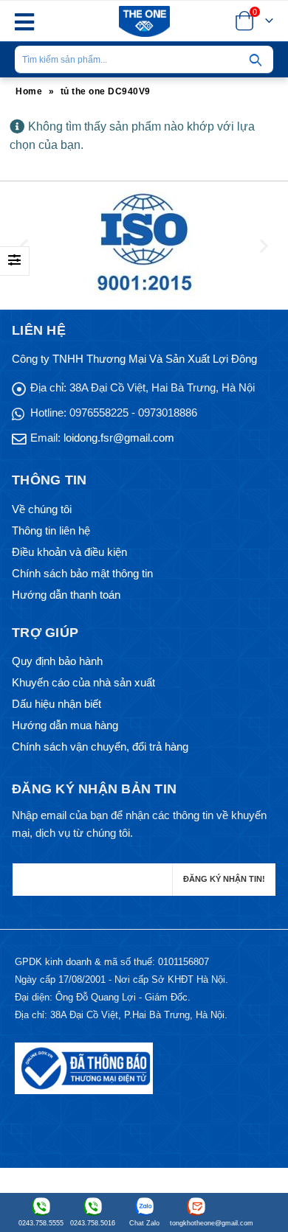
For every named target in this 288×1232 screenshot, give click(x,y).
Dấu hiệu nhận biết (56, 703)
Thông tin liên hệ (51, 530)
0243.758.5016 (92, 1223)
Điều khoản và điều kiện (69, 552)
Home (29, 91)
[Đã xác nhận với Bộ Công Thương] (84, 1067)
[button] (24, 246)
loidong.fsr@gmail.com (119, 437)
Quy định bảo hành (57, 661)
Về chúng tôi (42, 509)
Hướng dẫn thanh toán (66, 594)
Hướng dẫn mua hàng (65, 725)
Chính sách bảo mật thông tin (82, 573)
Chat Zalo (144, 1223)
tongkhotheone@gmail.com (196, 1223)
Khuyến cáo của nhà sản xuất (83, 682)
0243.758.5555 (41, 1223)
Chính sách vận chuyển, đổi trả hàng (100, 746)
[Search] (255, 60)
